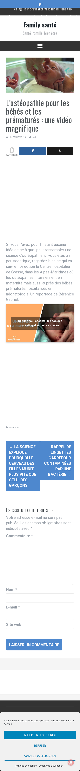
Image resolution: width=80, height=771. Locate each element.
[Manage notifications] (71, 762)
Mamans (14, 427)
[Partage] (32, 151)
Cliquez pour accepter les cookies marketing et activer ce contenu (40, 323)
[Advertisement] (40, 200)
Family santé (40, 24)
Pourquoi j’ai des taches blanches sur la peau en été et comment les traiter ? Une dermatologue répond (43, 13)
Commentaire (19, 536)
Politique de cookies (26, 765)
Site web (13, 624)
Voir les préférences (40, 756)
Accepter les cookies (40, 735)
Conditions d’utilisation (51, 765)
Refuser (40, 745)
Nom (11, 589)
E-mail (13, 607)
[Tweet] (60, 151)
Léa (34, 136)
